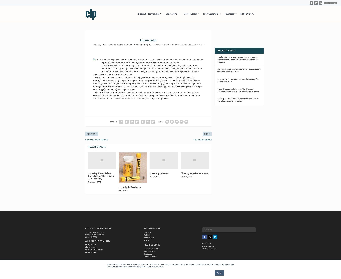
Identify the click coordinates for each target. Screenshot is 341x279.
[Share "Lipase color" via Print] (153, 121)
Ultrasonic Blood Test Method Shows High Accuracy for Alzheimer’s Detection (239, 70)
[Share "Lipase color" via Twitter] (126, 121)
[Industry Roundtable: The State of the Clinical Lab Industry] (102, 160)
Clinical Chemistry (116, 44)
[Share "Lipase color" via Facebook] (121, 121)
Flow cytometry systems (194, 173)
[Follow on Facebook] (204, 237)
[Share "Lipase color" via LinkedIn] (137, 121)
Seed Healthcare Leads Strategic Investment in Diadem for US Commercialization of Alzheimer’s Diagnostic (237, 59)
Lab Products (171, 14)
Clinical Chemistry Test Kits (166, 44)
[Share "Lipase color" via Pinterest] (132, 121)
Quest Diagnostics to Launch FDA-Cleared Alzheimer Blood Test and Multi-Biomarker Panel (238, 90)
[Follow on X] (210, 237)
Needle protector (159, 173)
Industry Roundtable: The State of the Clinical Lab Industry (101, 176)
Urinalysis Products (130, 187)
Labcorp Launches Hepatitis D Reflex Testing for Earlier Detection (237, 80)
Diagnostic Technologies (148, 14)
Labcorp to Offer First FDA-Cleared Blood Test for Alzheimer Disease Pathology (238, 100)
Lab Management (210, 14)
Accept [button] (219, 273)
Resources (229, 14)
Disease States (190, 14)
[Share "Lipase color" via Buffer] (142, 121)
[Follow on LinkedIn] (215, 237)
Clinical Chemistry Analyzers (138, 44)
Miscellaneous (186, 44)
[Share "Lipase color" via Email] (148, 121)
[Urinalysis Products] (133, 167)
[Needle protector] (164, 160)
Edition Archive (247, 14)
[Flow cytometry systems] (195, 160)
